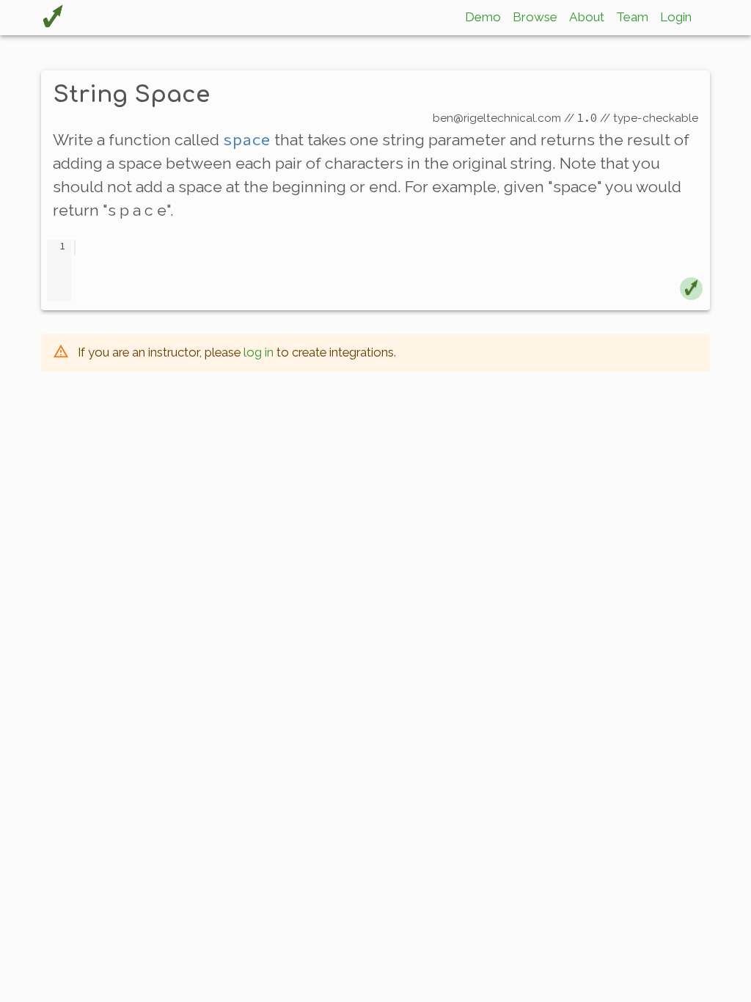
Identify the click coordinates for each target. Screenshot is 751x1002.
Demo (483, 17)
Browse (535, 17)
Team (632, 17)
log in (258, 352)
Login (676, 17)
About (586, 17)
